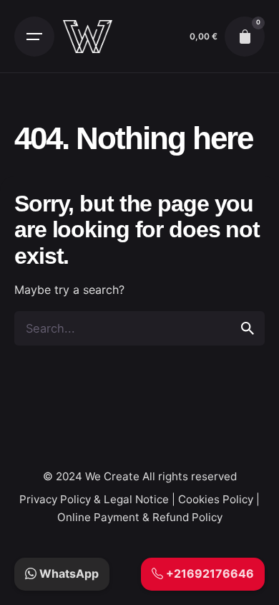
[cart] (245, 36)
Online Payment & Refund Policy (139, 517)
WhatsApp (67, 573)
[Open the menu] (34, 36)
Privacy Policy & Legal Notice (94, 499)
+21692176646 (208, 573)
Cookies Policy (215, 499)
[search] (247, 328)
